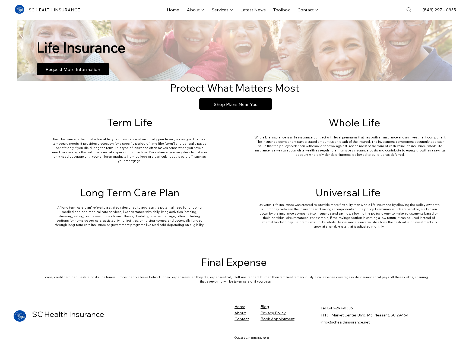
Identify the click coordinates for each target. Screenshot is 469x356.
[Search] (409, 9)
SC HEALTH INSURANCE (54, 9)
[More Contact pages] (316, 9)
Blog (265, 306)
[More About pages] (202, 9)
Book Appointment (277, 318)
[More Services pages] (231, 9)
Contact (241, 318)
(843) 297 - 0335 (439, 9)
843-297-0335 (340, 308)
